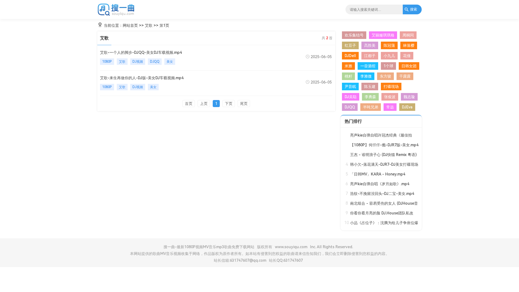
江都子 (369, 56)
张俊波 (389, 97)
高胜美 (369, 45)
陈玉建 (369, 86)
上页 (204, 103)
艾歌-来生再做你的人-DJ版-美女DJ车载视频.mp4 (142, 78)
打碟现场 (391, 86)
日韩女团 (409, 66)
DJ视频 (137, 62)
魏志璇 (409, 97)
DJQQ (154, 62)
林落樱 (408, 45)
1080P (107, 62)
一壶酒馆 (367, 66)
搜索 (413, 9)
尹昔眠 (350, 86)
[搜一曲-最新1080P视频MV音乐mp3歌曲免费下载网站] (116, 15)
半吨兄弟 (370, 107)
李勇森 (370, 97)
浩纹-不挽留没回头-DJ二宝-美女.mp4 (382, 193)
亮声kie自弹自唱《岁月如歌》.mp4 (379, 184)
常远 (390, 107)
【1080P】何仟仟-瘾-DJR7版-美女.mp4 (384, 145)
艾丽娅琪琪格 (383, 35)
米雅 (348, 66)
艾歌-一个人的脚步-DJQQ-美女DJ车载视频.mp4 (141, 52)
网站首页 (130, 25)
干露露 (405, 76)
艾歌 (148, 25)
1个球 (388, 66)
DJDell (350, 56)
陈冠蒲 (389, 45)
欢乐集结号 (354, 35)
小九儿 (389, 56)
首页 (188, 103)
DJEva (407, 107)
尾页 (244, 103)
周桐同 (408, 35)
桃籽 (348, 76)
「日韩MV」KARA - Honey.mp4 (377, 174)
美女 (170, 62)
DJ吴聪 (351, 97)
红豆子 (350, 45)
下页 (228, 103)
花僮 (407, 56)
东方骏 (385, 76)
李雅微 (366, 76)
